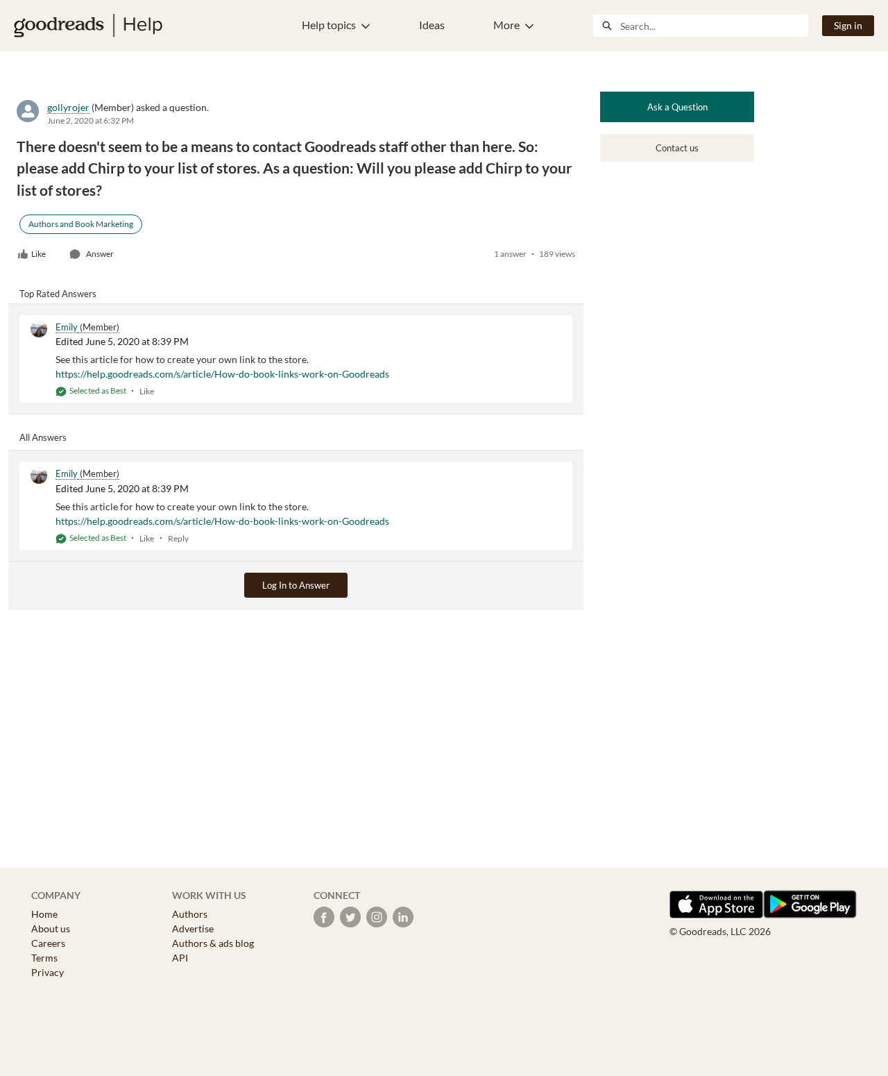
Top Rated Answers (57, 293)
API (180, 958)
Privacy (47, 972)
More (506, 24)
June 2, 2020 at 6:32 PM (90, 120)
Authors (189, 914)
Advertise (193, 928)
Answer (100, 254)
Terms (44, 958)
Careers (48, 943)
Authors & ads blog (213, 943)
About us (50, 928)
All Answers (43, 437)
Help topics (329, 24)
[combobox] (714, 25)
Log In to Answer (296, 585)
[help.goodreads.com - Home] (88, 25)
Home (44, 914)
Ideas (432, 24)
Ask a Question (677, 106)
